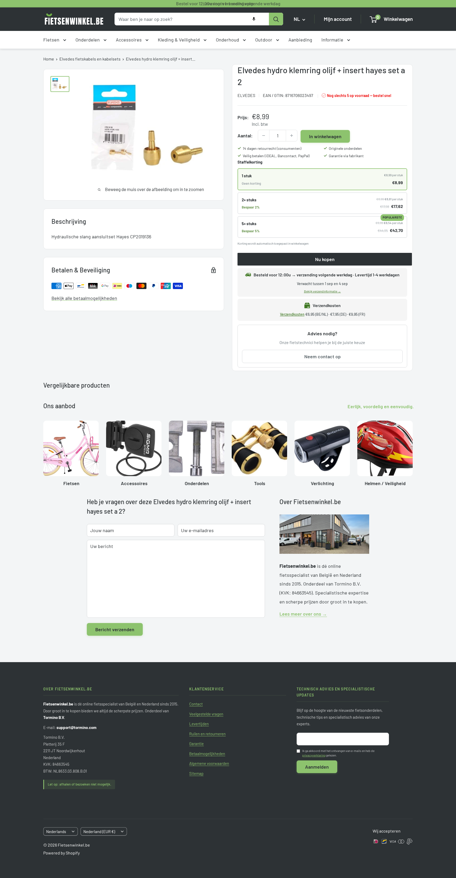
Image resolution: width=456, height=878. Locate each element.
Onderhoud (228, 40)
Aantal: (245, 135)
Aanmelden (317, 767)
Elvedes (246, 95)
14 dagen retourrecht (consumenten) (272, 148)
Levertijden (199, 723)
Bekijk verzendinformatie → (322, 291)
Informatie (332, 40)
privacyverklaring (313, 755)
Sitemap (196, 773)
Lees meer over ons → (303, 614)
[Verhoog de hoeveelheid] (291, 135)
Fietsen (51, 40)
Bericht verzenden (114, 629)
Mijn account (338, 19)
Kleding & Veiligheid (179, 40)
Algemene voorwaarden (209, 763)
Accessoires (129, 40)
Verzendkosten (292, 314)
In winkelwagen (325, 136)
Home (48, 58)
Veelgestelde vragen (206, 714)
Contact (196, 704)
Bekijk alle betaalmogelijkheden (84, 298)
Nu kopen (325, 259)
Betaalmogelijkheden (207, 753)
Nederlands (56, 831)
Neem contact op (322, 356)
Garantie (196, 743)
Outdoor (264, 40)
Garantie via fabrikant (346, 156)
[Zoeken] (276, 19)
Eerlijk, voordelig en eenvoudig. (381, 406)
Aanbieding (300, 40)
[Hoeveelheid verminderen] (263, 135)
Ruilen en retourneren (207, 733)
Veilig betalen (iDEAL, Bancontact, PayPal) (276, 156)
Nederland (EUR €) (99, 831)
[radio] (322, 179)
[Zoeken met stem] (254, 19)
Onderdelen (88, 40)
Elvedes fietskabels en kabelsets (90, 58)
